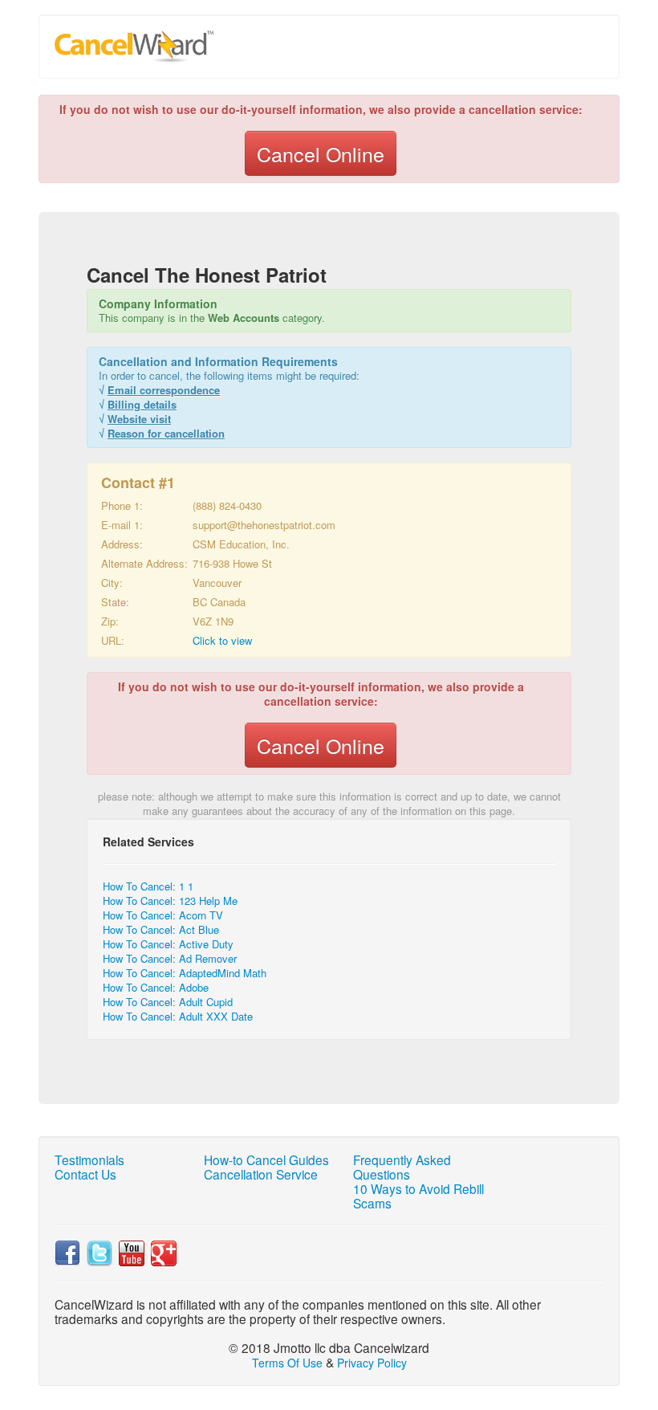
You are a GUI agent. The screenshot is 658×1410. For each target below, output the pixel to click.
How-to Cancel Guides (266, 1159)
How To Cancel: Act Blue (161, 929)
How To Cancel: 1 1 (148, 886)
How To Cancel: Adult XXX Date (178, 1016)
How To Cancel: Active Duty (168, 944)
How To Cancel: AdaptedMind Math (184, 972)
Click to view (222, 640)
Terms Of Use (287, 1363)
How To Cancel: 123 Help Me (170, 900)
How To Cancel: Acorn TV (163, 915)
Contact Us (85, 1174)
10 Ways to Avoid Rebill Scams (418, 1196)
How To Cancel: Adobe (156, 987)
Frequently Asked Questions (402, 1167)
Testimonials (89, 1159)
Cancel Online (320, 153)
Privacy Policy (372, 1363)
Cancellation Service (261, 1174)
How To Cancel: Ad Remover (170, 958)
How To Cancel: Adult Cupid (168, 1001)
